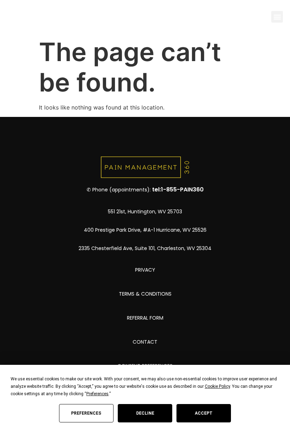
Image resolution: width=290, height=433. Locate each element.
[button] (277, 17)
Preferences (86, 413)
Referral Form (145, 317)
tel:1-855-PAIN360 (178, 189)
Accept (204, 413)
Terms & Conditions (145, 293)
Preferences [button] (97, 393)
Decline (145, 413)
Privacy (145, 269)
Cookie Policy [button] (217, 386)
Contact (145, 341)
